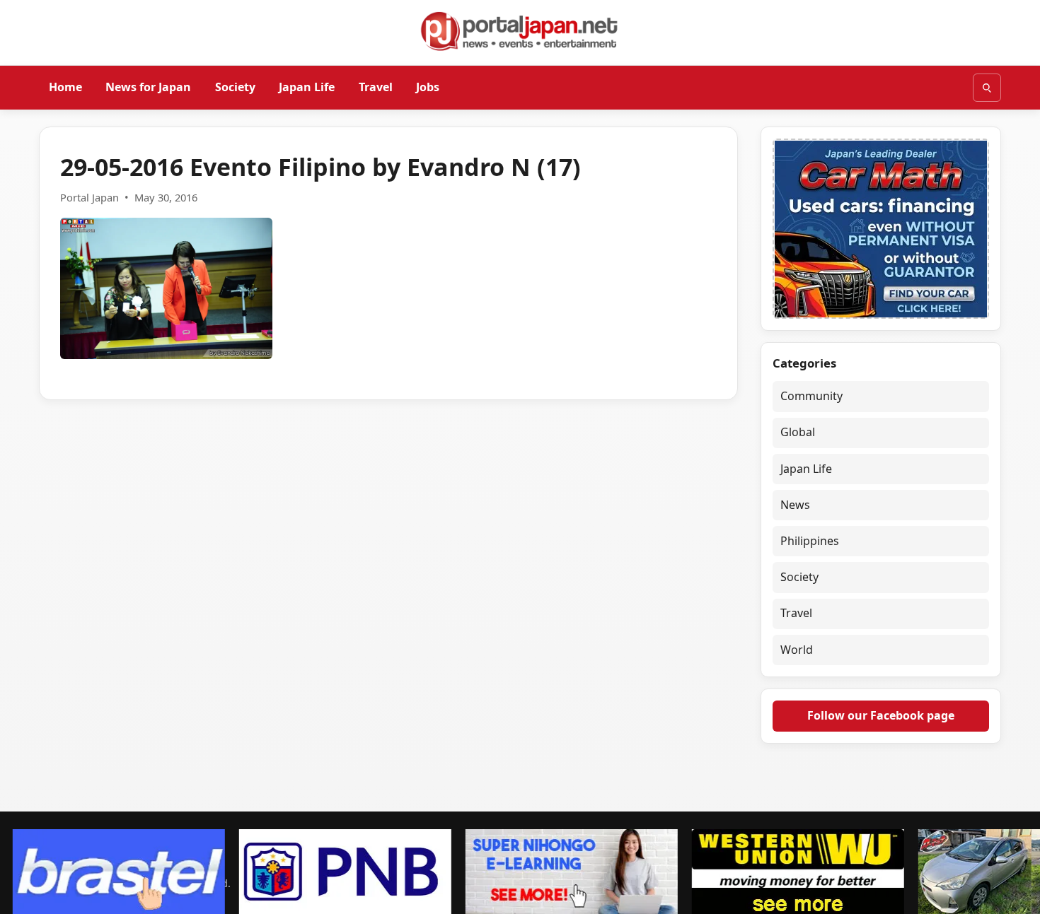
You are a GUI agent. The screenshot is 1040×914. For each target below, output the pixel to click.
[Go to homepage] (520, 31)
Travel (376, 87)
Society (235, 87)
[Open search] (987, 88)
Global (797, 432)
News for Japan (148, 87)
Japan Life (307, 87)
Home (65, 87)
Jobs (427, 87)
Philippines (809, 541)
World (796, 649)
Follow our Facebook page (880, 715)
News (795, 504)
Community (811, 396)
